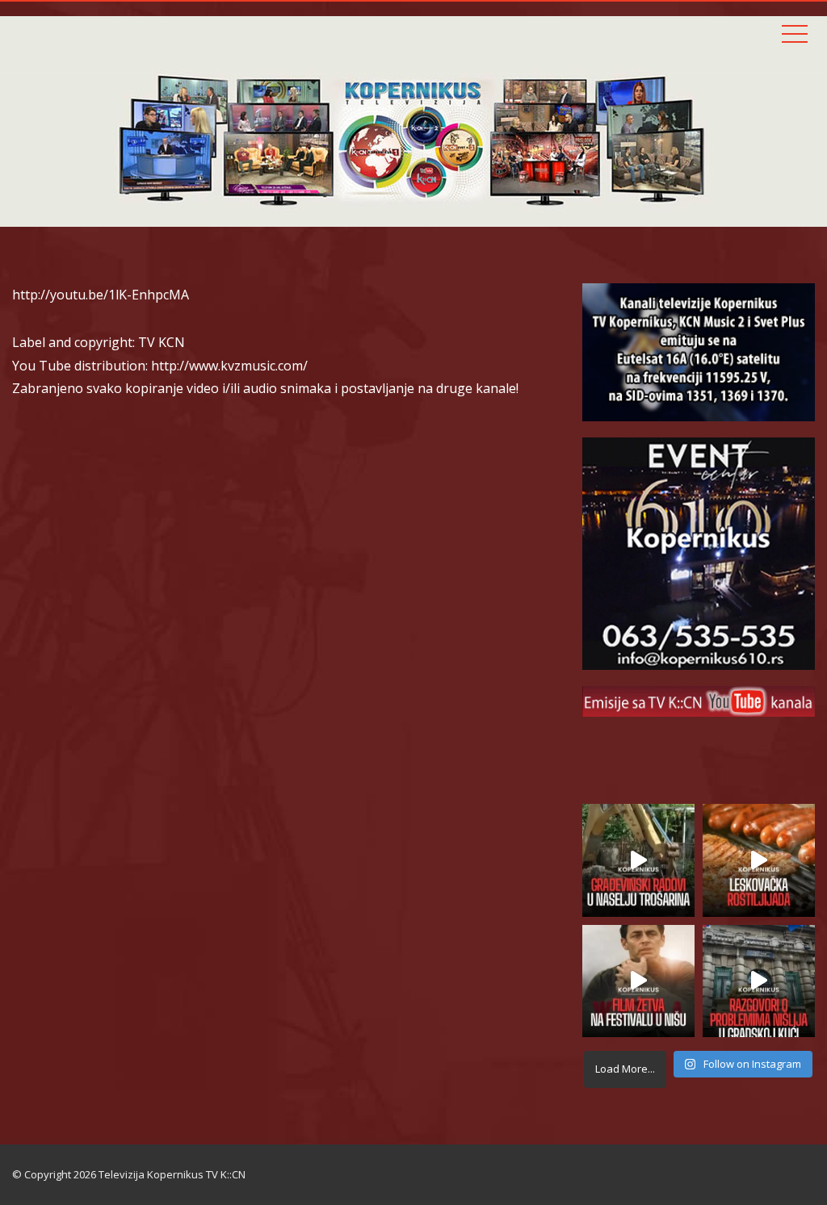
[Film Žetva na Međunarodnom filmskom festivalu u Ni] (638, 981)
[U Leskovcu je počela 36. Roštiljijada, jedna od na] (759, 860)
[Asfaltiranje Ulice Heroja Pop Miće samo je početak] (638, 860)
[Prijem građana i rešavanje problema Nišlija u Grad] (759, 981)
